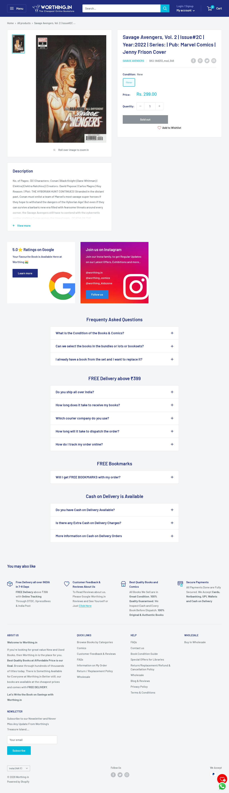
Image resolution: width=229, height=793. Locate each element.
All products (24, 23)
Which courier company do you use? (82, 418)
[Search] (164, 8)
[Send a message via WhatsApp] (222, 786)
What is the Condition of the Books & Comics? (90, 333)
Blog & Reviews (140, 680)
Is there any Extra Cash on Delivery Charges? (88, 523)
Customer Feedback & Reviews (96, 653)
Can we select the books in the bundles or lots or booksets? (100, 346)
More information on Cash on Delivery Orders (89, 536)
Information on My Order (92, 665)
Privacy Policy (139, 686)
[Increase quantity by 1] (159, 106)
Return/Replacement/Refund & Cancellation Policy (150, 667)
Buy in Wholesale (195, 642)
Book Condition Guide (144, 653)
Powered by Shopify (18, 781)
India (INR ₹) (15, 768)
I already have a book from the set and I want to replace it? (99, 359)
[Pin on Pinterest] (200, 60)
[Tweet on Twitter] (206, 60)
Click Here (85, 605)
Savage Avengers (133, 60)
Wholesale (83, 676)
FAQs (80, 659)
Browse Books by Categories (95, 642)
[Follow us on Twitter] (120, 774)
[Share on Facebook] (193, 60)
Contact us (137, 648)
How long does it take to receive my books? (88, 405)
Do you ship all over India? (75, 392)
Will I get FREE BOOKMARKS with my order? (88, 477)
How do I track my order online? (79, 444)
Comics (81, 648)
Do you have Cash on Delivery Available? (85, 510)
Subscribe (19, 750)
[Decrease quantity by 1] (140, 106)
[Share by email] (213, 60)
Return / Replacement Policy (95, 671)
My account (184, 10)
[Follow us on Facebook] (113, 774)
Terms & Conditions (143, 692)
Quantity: (128, 106)
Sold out (145, 119)
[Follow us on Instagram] (126, 774)
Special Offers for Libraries (147, 659)
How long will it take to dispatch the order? (87, 431)
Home (10, 23)
